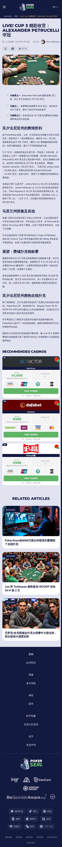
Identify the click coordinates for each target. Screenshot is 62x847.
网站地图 (40, 837)
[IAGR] (15, 779)
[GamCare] (42, 779)
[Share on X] (5, 48)
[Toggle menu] (4, 7)
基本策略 (31, 683)
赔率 (31, 703)
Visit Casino (31, 391)
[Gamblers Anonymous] (26, 779)
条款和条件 (31, 843)
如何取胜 (31, 662)
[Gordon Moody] (31, 788)
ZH (54, 6)
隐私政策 (29, 837)
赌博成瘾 (8, 837)
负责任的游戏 (31, 724)
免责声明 (31, 745)
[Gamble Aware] (27, 796)
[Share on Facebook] (13, 48)
